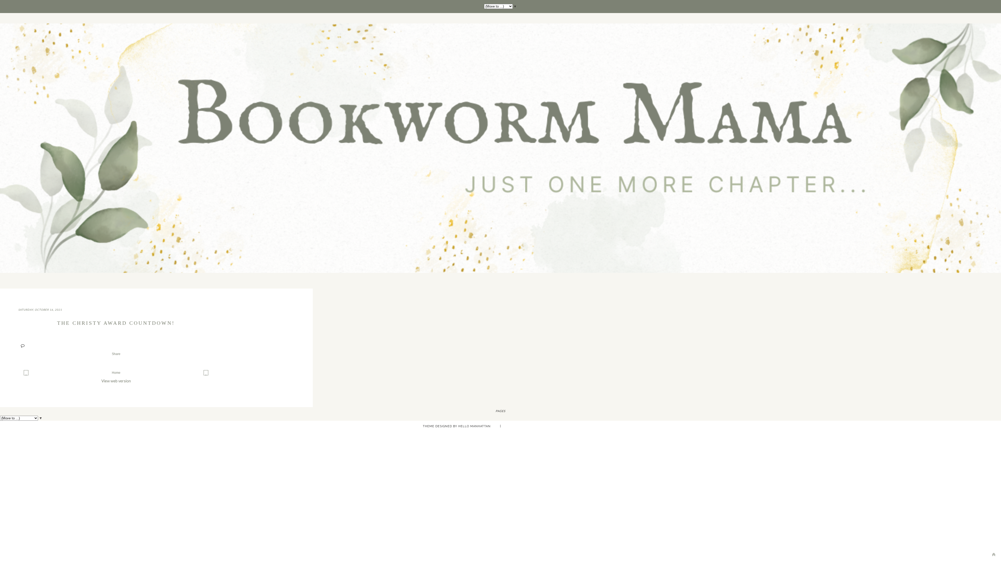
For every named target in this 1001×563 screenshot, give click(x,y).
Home (116, 373)
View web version (116, 381)
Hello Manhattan (474, 426)
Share (116, 354)
